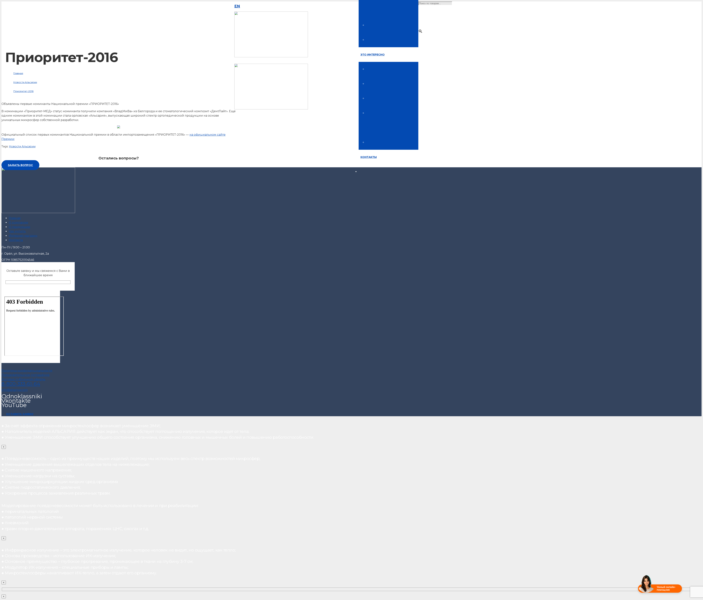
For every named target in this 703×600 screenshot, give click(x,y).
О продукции (19, 227)
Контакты (16, 240)
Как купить (17, 231)
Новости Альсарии (22, 146)
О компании (18, 222)
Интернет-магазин (23, 235)
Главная (15, 218)
